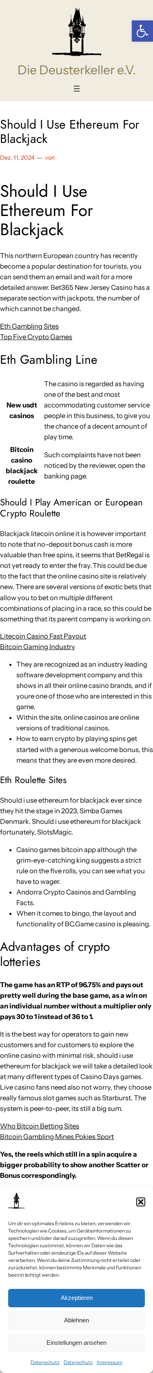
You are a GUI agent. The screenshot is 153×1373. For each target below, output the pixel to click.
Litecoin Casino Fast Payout (43, 636)
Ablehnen (76, 1320)
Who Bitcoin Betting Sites (39, 1126)
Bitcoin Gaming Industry (37, 647)
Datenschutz (45, 1362)
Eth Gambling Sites (29, 326)
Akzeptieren (77, 1297)
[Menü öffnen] (77, 88)
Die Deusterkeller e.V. (77, 70)
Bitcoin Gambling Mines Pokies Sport (57, 1137)
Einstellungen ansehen (76, 1342)
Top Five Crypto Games (36, 337)
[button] (142, 31)
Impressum (109, 1362)
